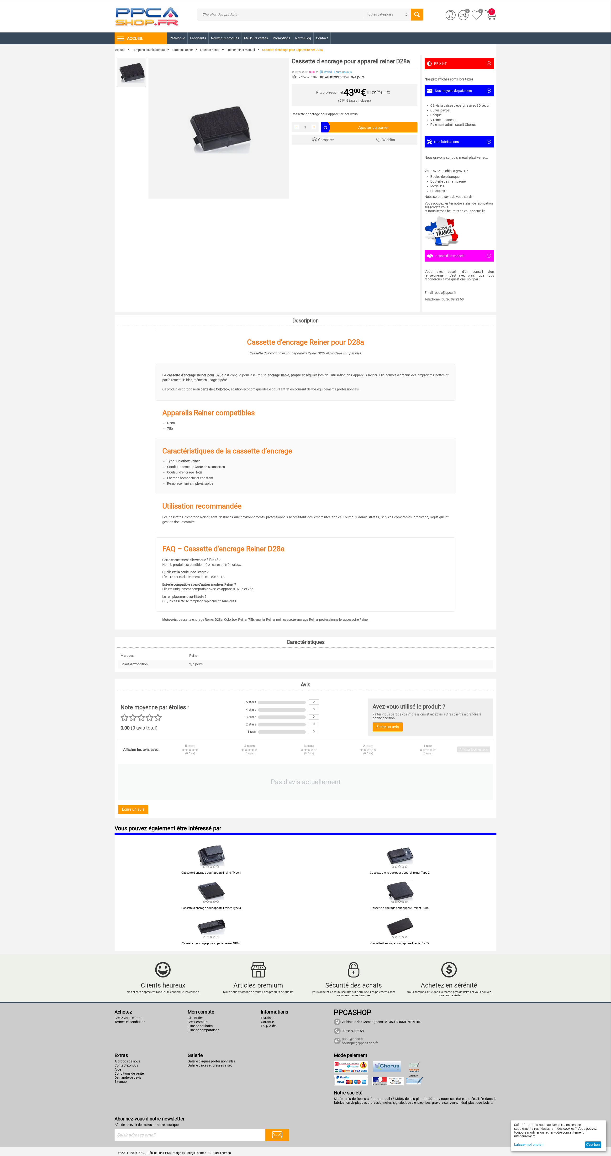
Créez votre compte (129, 1018)
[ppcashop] (147, 16)
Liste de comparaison (203, 1030)
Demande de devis (128, 1077)
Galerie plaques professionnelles (211, 1061)
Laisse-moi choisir (529, 1144)
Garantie (267, 1022)
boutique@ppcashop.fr (360, 1043)
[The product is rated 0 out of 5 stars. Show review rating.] (211, 866)
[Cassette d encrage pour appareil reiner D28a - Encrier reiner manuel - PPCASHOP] (218, 128)
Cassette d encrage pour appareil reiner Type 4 (211, 908)
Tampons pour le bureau (148, 50)
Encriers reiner (209, 50)
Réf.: (295, 77)
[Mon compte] (451, 15)
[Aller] (277, 1135)
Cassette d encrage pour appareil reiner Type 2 (400, 872)
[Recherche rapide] (417, 15)
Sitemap (121, 1081)
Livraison (267, 1018)
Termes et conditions (130, 1022)
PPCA (167, 1153)
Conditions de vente (129, 1073)
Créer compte (197, 1022)
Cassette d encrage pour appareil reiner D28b (400, 908)
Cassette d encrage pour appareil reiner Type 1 (211, 872)
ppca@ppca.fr (352, 1039)
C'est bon (593, 1144)
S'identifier (195, 1018)
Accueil (120, 50)
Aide (118, 1069)
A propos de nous (127, 1061)
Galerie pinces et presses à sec (210, 1065)
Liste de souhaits (200, 1026)
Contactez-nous (126, 1065)
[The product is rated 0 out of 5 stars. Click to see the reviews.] (300, 72)
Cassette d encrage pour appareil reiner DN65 (399, 943)
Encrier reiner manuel (240, 50)
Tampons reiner (182, 50)
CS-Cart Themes (220, 1153)
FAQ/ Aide (268, 1026)
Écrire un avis (343, 72)
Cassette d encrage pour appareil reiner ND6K (211, 943)
